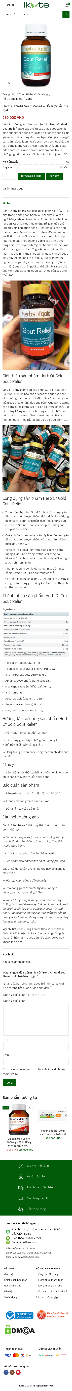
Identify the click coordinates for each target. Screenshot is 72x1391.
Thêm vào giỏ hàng (31, 176)
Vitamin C (11, 550)
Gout (29, 99)
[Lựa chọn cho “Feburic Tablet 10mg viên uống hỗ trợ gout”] (65, 1108)
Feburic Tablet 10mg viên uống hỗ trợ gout (53, 1132)
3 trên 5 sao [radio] (38, 995)
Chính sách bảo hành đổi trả (51, 1291)
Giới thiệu (9, 1274)
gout (23, 270)
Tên (5, 1040)
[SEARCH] (65, 14)
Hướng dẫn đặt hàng (47, 1274)
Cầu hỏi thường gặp (47, 1297)
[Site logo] (36, 5)
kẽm (54, 579)
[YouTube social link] (18, 1372)
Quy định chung (12, 1285)
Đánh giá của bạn (15, 995)
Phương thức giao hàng (49, 1285)
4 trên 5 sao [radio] (41, 995)
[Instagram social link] (12, 1372)
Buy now (54, 176)
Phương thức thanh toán (49, 1279)
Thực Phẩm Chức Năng (33, 94)
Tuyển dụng (10, 1297)
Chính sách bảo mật (15, 1279)
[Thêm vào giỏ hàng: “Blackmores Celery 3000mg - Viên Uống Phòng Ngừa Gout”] (30, 1108)
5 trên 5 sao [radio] (44, 995)
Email (6, 1055)
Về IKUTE (9, 1268)
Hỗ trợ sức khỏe (12, 99)
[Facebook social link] (6, 1372)
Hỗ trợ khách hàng (48, 1268)
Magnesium (12, 710)
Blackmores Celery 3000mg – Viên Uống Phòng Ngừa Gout (19, 1142)
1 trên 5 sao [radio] (32, 995)
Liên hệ (8, 1291)
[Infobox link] (36, 1166)
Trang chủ (9, 94)
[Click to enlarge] (9, 82)
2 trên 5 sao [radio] (35, 995)
